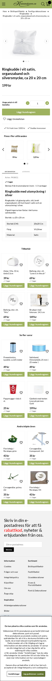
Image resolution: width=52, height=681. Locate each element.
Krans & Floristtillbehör (35, 583)
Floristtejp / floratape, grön (10, 449)
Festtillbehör (34, 572)
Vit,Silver (38, 229)
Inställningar (14, 674)
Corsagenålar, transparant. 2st (36, 449)
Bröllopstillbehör (17, 11)
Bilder (7, 611)
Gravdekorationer (36, 577)
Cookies (7, 566)
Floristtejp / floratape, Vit (35, 488)
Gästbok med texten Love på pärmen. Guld (38, 401)
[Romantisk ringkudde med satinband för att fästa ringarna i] (28, 61)
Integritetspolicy (11, 577)
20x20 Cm (38, 223)
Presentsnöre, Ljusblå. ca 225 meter (12, 358)
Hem (5, 11)
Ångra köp (8, 593)
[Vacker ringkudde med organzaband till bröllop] (26, 61)
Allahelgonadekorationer (15, 605)
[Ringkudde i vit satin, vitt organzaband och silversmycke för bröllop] (23, 61)
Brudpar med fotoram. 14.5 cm (37, 311)
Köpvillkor (9, 582)
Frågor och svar (11, 572)
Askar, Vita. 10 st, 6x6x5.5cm (11, 272)
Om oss (7, 588)
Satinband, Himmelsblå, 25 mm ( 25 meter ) (38, 359)
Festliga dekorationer (37, 11)
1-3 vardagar (41, 186)
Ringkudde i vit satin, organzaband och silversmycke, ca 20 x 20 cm (26, 17)
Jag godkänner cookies (33, 674)
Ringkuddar (24, 14)
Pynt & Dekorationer (37, 590)
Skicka (9, 549)
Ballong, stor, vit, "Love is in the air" (37, 272)
